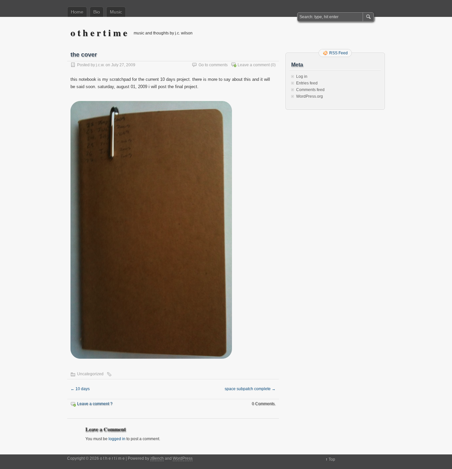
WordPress (183, 458)
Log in (301, 76)
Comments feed (310, 89)
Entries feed (307, 83)
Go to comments (213, 65)
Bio (96, 12)
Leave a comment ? (95, 403)
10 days (80, 389)
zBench (157, 458)
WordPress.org (309, 96)
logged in (117, 439)
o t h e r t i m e (98, 32)
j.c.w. (100, 65)
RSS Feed (338, 53)
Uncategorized (90, 374)
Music (116, 12)
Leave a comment (254, 65)
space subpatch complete (250, 389)
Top (332, 459)
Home (77, 12)
